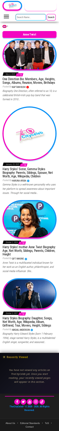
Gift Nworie (18, 258)
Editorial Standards (30, 423)
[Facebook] (17, 402)
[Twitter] (23, 402)
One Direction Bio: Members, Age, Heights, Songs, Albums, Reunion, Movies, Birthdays (28, 81)
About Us (10, 423)
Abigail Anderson (21, 330)
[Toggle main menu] (6, 17)
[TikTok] (42, 402)
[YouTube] (29, 402)
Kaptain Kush (19, 87)
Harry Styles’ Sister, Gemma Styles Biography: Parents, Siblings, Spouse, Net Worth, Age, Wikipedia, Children (27, 172)
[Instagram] (36, 402)
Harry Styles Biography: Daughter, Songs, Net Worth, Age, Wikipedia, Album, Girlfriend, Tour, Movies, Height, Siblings (27, 321)
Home (4, 26)
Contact (30, 426)
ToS (47, 423)
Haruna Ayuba (19, 180)
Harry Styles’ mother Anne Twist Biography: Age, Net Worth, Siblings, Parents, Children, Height (29, 250)
